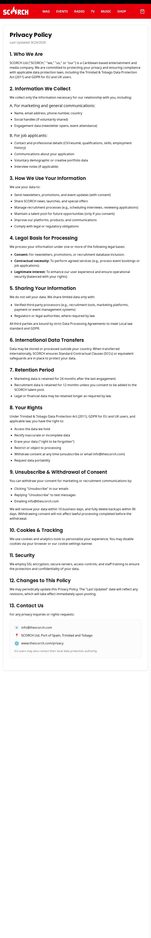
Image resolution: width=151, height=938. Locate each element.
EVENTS (62, 11)
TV (93, 11)
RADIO (79, 11)
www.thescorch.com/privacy (42, 643)
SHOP (121, 11)
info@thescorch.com (36, 627)
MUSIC (106, 11)
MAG (46, 11)
